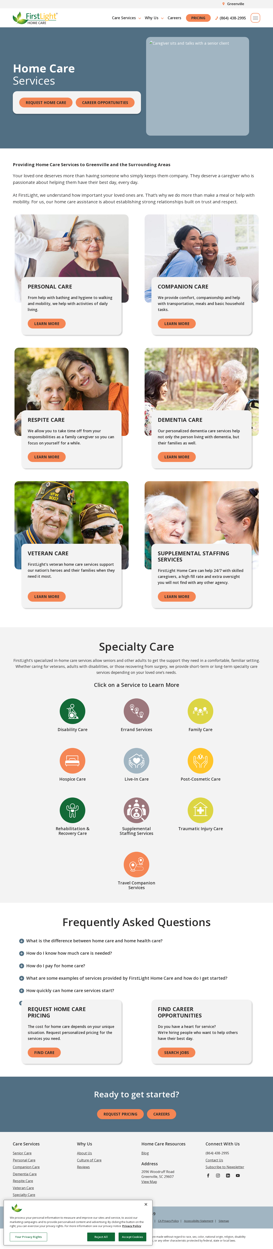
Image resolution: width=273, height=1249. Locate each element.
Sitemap (224, 1221)
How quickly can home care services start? (70, 990)
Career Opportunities (105, 102)
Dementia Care (25, 1174)
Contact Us (214, 1160)
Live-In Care (137, 779)
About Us (84, 1153)
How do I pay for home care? (55, 966)
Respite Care (23, 1181)
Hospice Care (72, 779)
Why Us (151, 17)
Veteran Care (23, 1188)
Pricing (198, 18)
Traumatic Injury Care (200, 828)
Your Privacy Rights (28, 1237)
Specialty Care (24, 1194)
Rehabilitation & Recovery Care (73, 831)
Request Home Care (46, 102)
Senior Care (22, 1153)
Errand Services (136, 729)
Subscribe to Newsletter (225, 1167)
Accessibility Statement (198, 1221)
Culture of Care (89, 1160)
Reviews (83, 1167)
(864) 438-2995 (233, 18)
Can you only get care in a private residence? (72, 1003)
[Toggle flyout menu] (255, 18)
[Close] (146, 1204)
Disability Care (72, 729)
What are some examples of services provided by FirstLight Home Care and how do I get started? (126, 978)
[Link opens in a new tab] (208, 1175)
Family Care (200, 729)
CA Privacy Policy (168, 1221)
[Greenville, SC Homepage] (35, 18)
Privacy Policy (131, 1226)
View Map (149, 1181)
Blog (145, 1153)
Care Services (124, 17)
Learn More (46, 323)
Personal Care (24, 1160)
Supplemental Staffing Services (136, 831)
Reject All (100, 1237)
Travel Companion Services (136, 885)
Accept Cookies (132, 1237)
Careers (174, 17)
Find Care (44, 1052)
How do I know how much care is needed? (69, 953)
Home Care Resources (163, 1144)
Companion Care (26, 1167)
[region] (78, 1223)
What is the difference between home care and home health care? (94, 941)
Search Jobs (176, 1052)
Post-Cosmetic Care (201, 779)
